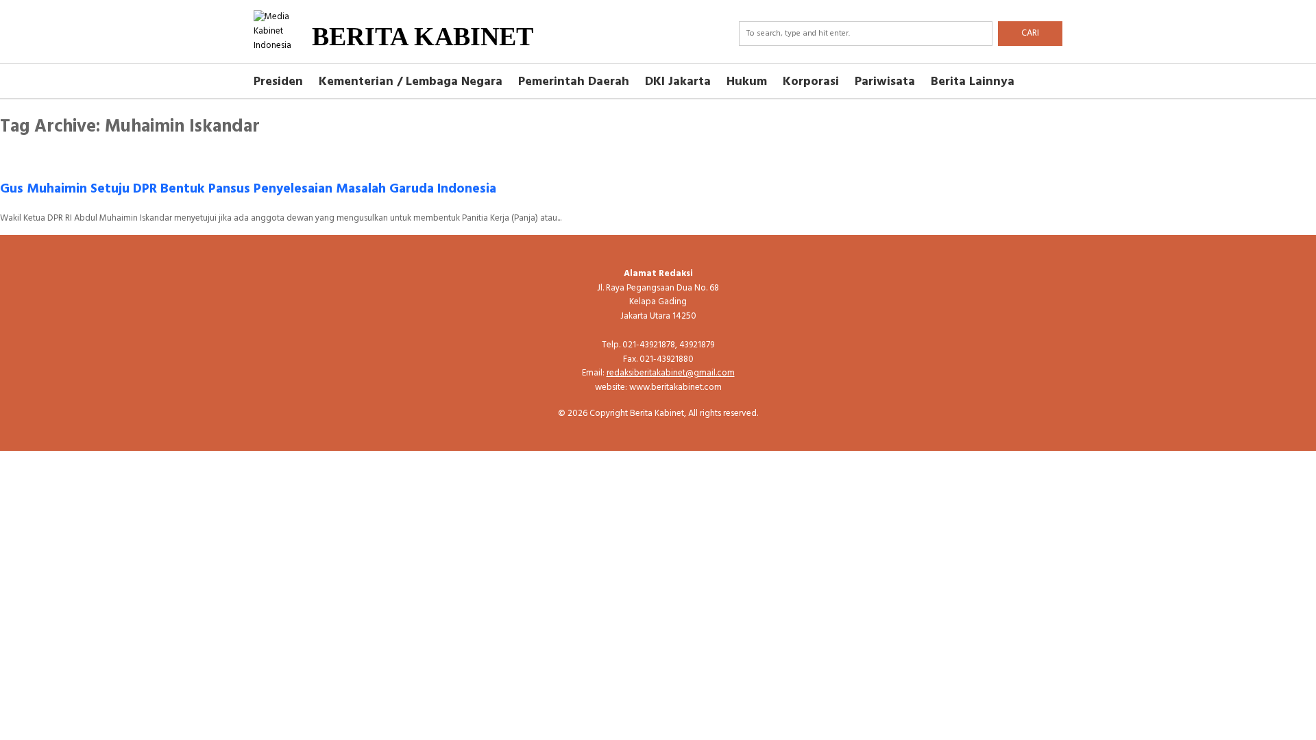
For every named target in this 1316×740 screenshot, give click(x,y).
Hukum (747, 82)
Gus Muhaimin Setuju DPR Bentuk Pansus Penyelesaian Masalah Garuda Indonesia (248, 189)
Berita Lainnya (972, 82)
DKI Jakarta (678, 82)
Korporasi (811, 82)
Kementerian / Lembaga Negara (410, 82)
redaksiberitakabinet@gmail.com (671, 373)
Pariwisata (885, 82)
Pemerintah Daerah (573, 82)
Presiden (278, 82)
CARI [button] (1030, 33)
